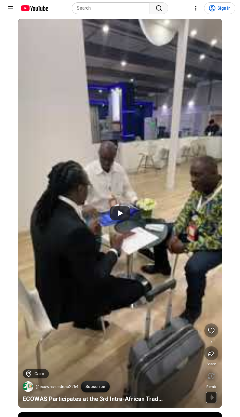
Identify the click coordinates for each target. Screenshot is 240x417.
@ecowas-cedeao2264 (57, 386)
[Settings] (195, 8)
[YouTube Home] (34, 8)
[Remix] (211, 376)
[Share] (211, 353)
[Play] (120, 213)
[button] (28, 386)
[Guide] (10, 8)
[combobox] (112, 8)
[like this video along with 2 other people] (211, 330)
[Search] (159, 8)
